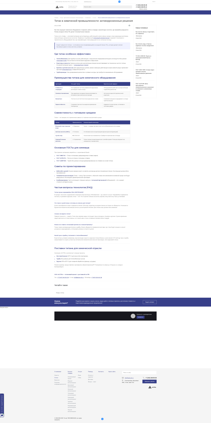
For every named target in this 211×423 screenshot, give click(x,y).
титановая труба (61, 60)
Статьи (56, 377)
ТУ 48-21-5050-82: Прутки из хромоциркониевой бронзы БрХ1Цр (143, 57)
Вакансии (57, 380)
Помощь (90, 371)
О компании (57, 371)
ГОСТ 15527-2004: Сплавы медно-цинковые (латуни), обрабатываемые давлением (145, 71)
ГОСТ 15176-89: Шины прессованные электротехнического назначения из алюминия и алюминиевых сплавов (145, 87)
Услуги (80, 371)
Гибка (79, 377)
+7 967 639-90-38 (96, 277)
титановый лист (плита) (81, 65)
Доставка (90, 379)
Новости (56, 375)
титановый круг (67, 69)
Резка (79, 375)
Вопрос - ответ (92, 381)
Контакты (101, 371)
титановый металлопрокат (101, 38)
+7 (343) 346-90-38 (63, 277)
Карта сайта (111, 371)
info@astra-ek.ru (87, 1)
